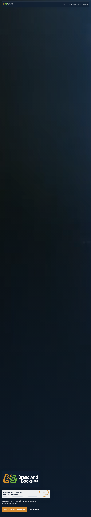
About (65, 4)
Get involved (34, 509)
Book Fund (72, 4)
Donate (85, 4)
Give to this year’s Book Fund (14, 509)
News (79, 4)
